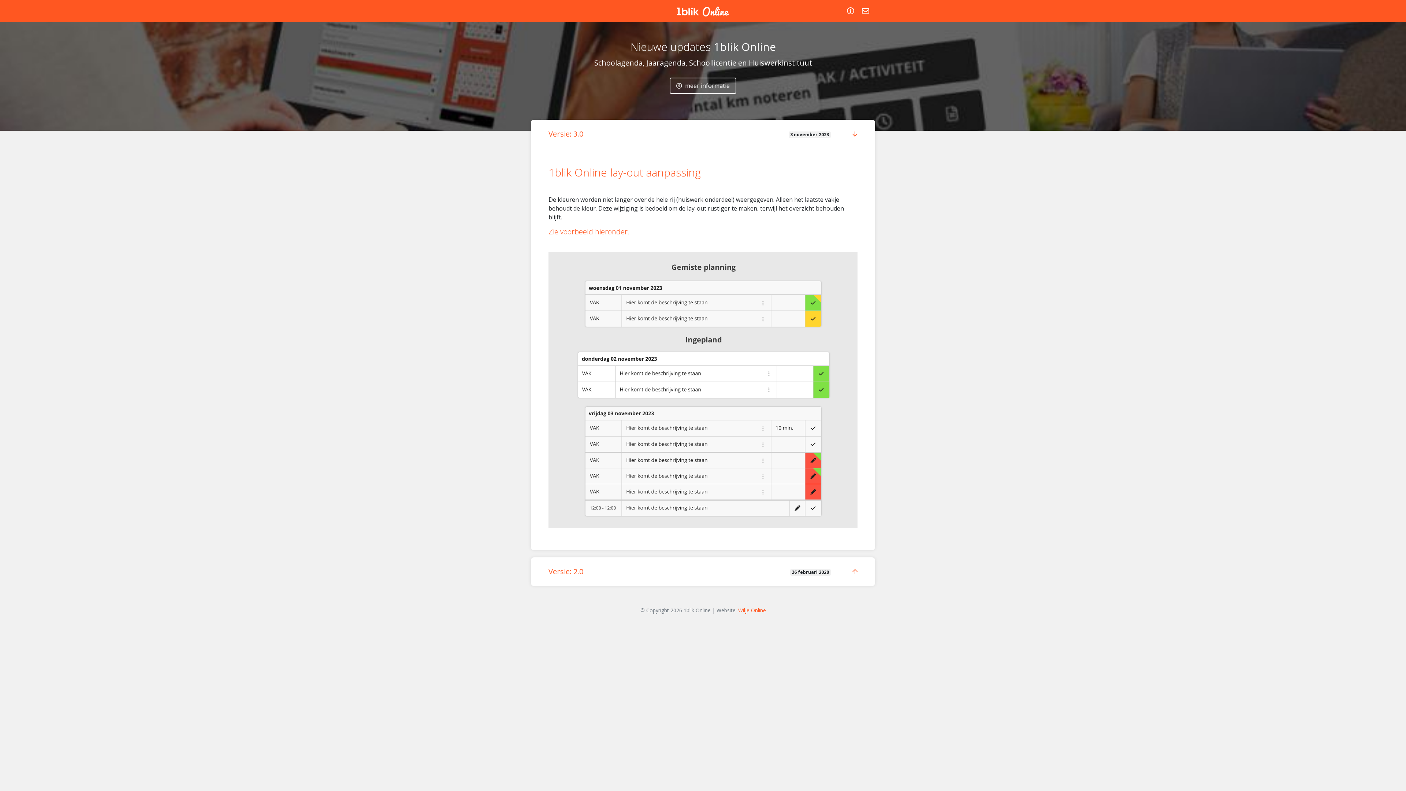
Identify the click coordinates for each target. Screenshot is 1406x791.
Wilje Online (752, 610)
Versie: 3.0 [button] (565, 134)
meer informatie (707, 86)
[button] (855, 134)
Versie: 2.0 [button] (565, 571)
